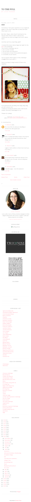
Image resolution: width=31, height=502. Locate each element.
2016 (4, 425)
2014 (4, 429)
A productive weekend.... (10, 458)
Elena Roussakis (7, 325)
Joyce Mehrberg (7, 334)
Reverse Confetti (7, 390)
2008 (4, 480)
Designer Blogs (18, 500)
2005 (4, 486)
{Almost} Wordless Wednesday (12, 453)
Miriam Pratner (6, 343)
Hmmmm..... (7, 451)
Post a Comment (6, 174)
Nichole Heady (6, 348)
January (7, 476)
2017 (4, 423)
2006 (4, 484)
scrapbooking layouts (8, 409)
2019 (4, 420)
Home (15, 177)
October (7, 442)
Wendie (5, 354)
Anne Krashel (10, 155)
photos (5, 404)
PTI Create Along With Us (9, 382)
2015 (4, 427)
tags (4, 412)
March (6, 473)
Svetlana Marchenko (8, 351)
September (8, 443)
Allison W (9, 145)
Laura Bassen (6, 339)
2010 (4, 436)
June (6, 449)
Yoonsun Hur (6, 356)
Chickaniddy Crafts (8, 378)
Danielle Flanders (7, 320)
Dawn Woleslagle (7, 321)
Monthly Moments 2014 (9, 379)
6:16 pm (7, 170)
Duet (5, 464)
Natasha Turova (7, 345)
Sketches (5, 365)
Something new (8, 462)
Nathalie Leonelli (7, 347)
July (6, 447)
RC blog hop (6, 389)
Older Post (26, 177)
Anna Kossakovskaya (8, 314)
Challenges (6, 364)
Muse (4, 381)
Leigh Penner (15, 211)
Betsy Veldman (7, 315)
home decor (6, 399)
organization (6, 403)
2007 (4, 482)
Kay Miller (5, 337)
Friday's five (7, 460)
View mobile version (15, 179)
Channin (5, 317)
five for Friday (6, 398)
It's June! (6, 467)
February (7, 475)
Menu (15, 18)
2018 (4, 421)
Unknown (8, 124)
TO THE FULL (8, 9)
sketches (5, 410)
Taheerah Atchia (7, 353)
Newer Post (5, 177)
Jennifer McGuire (7, 329)
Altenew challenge (8, 373)
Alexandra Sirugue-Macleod (10, 312)
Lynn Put (5, 340)
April (6, 471)
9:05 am (7, 163)
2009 (4, 478)
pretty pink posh (7, 407)
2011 (4, 434)
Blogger (19, 491)
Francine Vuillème (7, 326)
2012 (4, 432)
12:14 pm (7, 142)
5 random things (8, 454)
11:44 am (7, 130)
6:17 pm (7, 151)
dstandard (9, 166)
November (8, 440)
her (5, 456)
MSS (3, 46)
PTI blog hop (6, 384)
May (6, 469)
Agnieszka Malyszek (8, 310)
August (7, 445)
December (8, 438)
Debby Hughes (6, 323)
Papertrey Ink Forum (8, 350)
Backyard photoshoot (10, 465)
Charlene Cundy (7, 318)
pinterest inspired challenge (10, 406)
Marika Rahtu (6, 342)
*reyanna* (9, 134)
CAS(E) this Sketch (8, 376)
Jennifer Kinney (7, 328)
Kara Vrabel (6, 336)
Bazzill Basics (6, 374)
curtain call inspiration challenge (11, 396)
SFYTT (4, 392)
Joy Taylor (5, 332)
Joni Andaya (6, 331)
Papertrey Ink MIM (7, 387)
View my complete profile (15, 219)
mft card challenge (8, 401)
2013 (4, 431)
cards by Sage (6, 395)
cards (4, 393)
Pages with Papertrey (8, 385)
